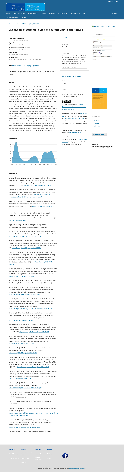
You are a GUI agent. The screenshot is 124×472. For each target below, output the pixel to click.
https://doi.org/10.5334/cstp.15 (20, 220)
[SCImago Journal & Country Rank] (103, 26)
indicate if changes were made (74, 118)
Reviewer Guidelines (38, 458)
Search (114, 13)
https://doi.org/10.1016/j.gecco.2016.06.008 (23, 353)
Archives (52, 13)
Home (8, 13)
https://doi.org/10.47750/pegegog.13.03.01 (37, 185)
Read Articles (13, 454)
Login (116, 1)
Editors (49, 454)
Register (110, 1)
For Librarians (96, 126)
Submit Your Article (19, 13)
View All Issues (14, 458)
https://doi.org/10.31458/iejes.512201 (21, 320)
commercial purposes (75, 132)
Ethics (49, 458)
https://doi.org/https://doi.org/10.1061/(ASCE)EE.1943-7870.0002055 (31, 308)
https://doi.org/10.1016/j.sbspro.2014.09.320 (26, 248)
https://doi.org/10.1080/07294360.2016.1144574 (24, 294)
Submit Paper (25, 458)
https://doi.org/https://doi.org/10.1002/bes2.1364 (25, 236)
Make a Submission (99, 135)
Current (43, 13)
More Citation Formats (69, 67)
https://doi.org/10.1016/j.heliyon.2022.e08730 (34, 332)
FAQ (84, 13)
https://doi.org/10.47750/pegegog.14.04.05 (26, 66)
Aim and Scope (63, 13)
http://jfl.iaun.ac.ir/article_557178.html (21, 343)
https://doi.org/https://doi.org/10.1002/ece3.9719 (33, 367)
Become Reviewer (40, 454)
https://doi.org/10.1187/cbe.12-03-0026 (21, 276)
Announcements (12, 17)
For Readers (95, 120)
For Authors (75, 13)
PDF (66, 37)
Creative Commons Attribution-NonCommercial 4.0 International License (74, 107)
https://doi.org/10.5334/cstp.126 (20, 378)
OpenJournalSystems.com (77, 468)
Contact (23, 17)
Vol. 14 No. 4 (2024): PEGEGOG (30, 24)
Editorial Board (33, 13)
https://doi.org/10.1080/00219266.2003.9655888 (24, 427)
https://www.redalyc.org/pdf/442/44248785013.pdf (25, 388)
